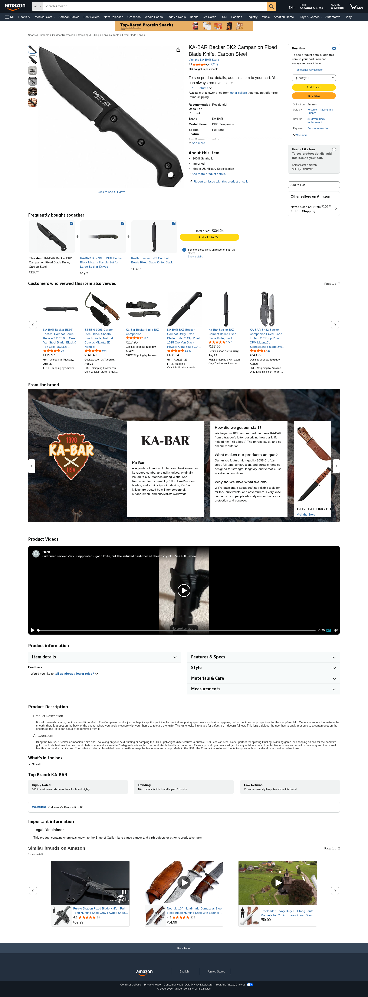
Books (194, 17)
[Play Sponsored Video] (184, 883)
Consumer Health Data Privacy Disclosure (188, 984)
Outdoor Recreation (63, 35)
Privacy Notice (152, 984)
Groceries (134, 17)
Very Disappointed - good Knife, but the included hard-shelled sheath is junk (120, 556)
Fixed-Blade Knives (133, 35)
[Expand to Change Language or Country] (294, 8)
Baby (348, 17)
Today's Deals (176, 17)
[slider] (176, 630)
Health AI (24, 17)
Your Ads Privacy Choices (230, 984)
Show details (195, 256)
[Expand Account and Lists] (325, 8)
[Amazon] (15, 6)
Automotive (333, 17)
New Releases (113, 17)
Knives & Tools (110, 35)
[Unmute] (336, 630)
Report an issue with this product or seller (222, 181)
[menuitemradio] (328, 630)
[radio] (32, 49)
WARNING (39, 807)
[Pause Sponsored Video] (124, 892)
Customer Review (54, 556)
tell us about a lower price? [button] (75, 673)
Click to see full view (111, 192)
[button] (9, 17)
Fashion (236, 17)
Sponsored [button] (34, 854)
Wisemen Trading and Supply (320, 111)
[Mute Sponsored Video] (124, 900)
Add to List (297, 185)
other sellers (238, 92)
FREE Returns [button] (199, 88)
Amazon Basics (69, 17)
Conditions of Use (130, 984)
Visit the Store (306, 514)
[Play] (31, 630)
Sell (224, 17)
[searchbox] (155, 6)
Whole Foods (154, 17)
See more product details (209, 173)
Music (266, 17)
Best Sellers (91, 17)
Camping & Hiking (88, 35)
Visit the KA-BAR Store (204, 59)
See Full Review (185, 556)
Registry (251, 17)
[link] (103, 237)
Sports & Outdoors (38, 35)
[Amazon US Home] (144, 973)
